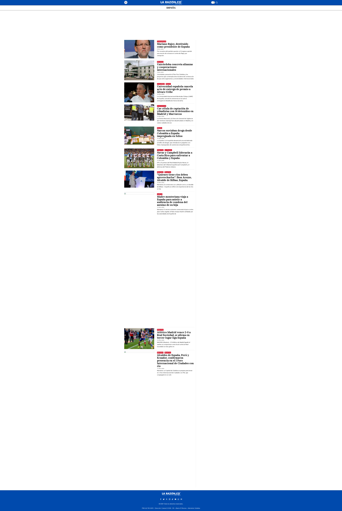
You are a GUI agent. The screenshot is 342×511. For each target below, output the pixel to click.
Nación (168, 84)
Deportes (160, 150)
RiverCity (168, 172)
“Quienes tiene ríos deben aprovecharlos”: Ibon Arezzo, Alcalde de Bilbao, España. (174, 177)
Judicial (159, 194)
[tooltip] (160, 499)
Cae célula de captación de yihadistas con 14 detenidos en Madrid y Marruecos (175, 111)
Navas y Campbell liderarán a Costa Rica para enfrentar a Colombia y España (174, 155)
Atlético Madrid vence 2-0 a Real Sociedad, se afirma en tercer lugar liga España (174, 335)
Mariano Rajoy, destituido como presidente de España (173, 45)
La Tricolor (168, 150)
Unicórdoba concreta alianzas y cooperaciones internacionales (175, 67)
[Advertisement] (171, 23)
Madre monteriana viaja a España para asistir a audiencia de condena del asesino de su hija (172, 200)
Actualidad (160, 84)
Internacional (161, 41)
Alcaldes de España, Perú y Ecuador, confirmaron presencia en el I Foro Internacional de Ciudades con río (175, 360)
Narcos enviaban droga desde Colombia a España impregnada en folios (174, 133)
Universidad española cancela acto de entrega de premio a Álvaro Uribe (175, 89)
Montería (160, 62)
